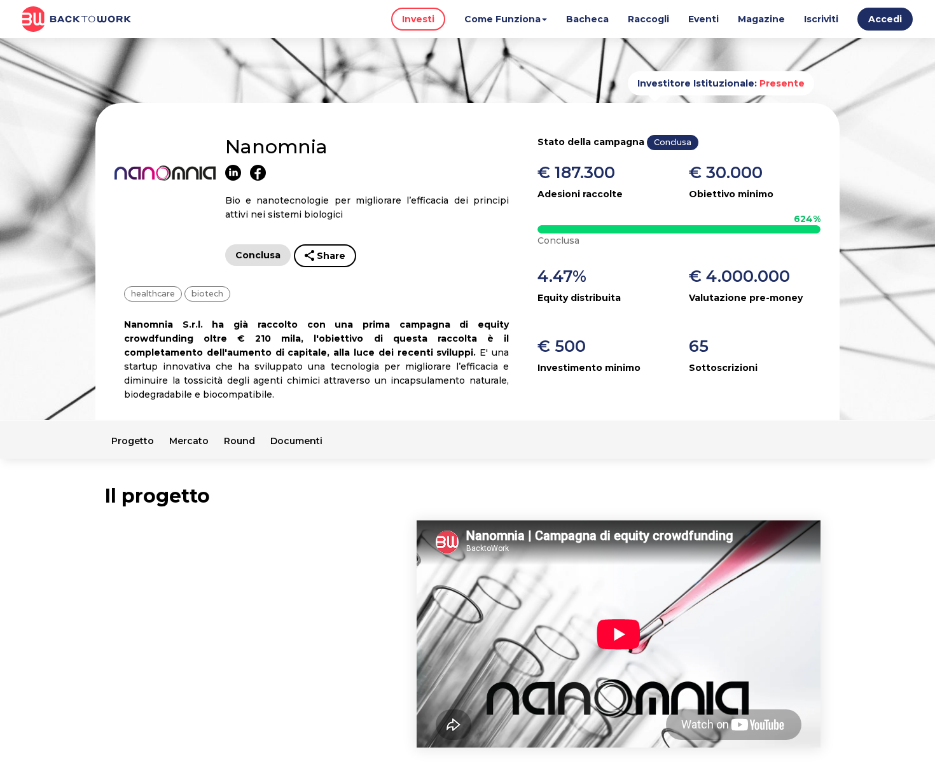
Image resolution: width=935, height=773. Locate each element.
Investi (418, 19)
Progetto (132, 441)
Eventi (703, 19)
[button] (885, 21)
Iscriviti (821, 19)
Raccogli (648, 19)
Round (239, 441)
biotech (207, 293)
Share (331, 255)
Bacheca (587, 19)
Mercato (189, 441)
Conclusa (257, 255)
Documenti (296, 441)
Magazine (761, 19)
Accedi (885, 19)
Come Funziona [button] (502, 19)
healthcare (153, 293)
